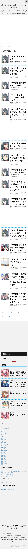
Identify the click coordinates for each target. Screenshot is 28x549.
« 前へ (3, 312)
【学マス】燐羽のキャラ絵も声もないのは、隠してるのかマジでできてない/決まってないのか (18, 384)
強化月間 (3, 445)
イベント (3, 430)
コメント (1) (15, 288)
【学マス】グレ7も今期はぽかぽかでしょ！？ (18, 414)
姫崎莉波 (3, 442)
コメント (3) (15, 121)
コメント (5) (15, 193)
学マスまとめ (21, 61)
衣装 (2, 464)
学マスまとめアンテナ (7, 472)
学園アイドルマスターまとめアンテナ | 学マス (13, 471)
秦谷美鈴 (3, 453)
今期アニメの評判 (6, 482)
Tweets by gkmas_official (7, 489)
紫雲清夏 (3, 456)
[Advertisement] (14, 31)
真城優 (3, 452)
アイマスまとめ (5, 428)
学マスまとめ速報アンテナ (8, 474)
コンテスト (4, 433)
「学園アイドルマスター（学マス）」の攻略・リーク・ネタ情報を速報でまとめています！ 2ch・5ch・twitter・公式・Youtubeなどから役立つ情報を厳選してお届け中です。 (14, 533)
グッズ (3, 431)
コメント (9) (15, 62)
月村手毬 (3, 447)
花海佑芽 (3, 458)
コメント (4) (15, 176)
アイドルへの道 (5, 427)
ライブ (3, 436)
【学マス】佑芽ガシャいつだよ (18, 393)
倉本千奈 (3, 438)
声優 (2, 441)
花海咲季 (3, 460)
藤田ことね (4, 463)
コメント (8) (15, 164)
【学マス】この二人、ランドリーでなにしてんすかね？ (18, 404)
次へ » (10, 316)
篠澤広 (3, 455)
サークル (3, 434)
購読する (7, 354)
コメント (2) (15, 77)
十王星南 (3, 439)
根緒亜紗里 (4, 450)
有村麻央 (3, 449)
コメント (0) (15, 103)
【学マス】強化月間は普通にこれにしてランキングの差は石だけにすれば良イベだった (18, 373)
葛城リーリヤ (4, 461)
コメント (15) (15, 149)
